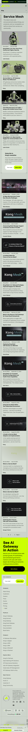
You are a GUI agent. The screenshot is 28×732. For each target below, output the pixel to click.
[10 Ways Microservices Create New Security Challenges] (14, 194)
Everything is (14, 714)
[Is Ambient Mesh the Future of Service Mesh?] (14, 253)
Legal (5, 608)
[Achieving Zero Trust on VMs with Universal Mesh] (14, 517)
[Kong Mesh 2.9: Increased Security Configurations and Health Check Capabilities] (14, 371)
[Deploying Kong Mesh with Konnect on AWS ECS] (14, 341)
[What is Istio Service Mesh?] (14, 488)
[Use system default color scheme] (16, 710)
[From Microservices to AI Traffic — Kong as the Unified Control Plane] (14, 105)
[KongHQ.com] (5, 5)
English (7, 710)
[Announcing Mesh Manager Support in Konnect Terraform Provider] (14, 223)
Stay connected (7, 577)
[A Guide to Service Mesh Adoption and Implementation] (14, 431)
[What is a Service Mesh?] (14, 460)
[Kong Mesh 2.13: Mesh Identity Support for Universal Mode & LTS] (14, 134)
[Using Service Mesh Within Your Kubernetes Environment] (14, 402)
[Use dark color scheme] (22, 710)
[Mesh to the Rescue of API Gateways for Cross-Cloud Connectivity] (14, 312)
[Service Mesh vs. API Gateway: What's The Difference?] (14, 75)
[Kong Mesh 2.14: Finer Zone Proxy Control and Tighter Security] (14, 46)
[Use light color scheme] (19, 710)
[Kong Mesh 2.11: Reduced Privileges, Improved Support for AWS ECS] (14, 282)
